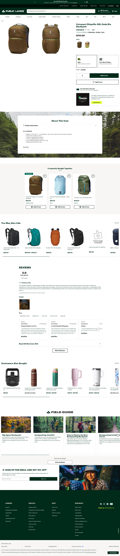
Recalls (76, 529)
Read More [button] (26, 147)
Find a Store (102, 6)
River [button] (51, 203)
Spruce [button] (76, 203)
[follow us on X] (108, 503)
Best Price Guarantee (80, 518)
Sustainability (8, 512)
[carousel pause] (87, 2)
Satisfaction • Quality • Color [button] (96, 32)
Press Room (8, 521)
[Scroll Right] (98, 329)
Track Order (111, 6)
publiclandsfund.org (91, 552)
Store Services (32, 515)
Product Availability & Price (81, 521)
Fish (87, 17)
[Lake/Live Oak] (79, 44)
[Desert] (87, 44)
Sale (113, 17)
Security (77, 535)
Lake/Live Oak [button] (29, 203)
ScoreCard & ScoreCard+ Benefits (36, 510)
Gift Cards (31, 526)
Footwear (29, 17)
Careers (7, 515)
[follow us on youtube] (111, 503)
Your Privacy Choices (76, 546)
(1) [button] (94, 29)
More (104, 17)
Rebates (54, 510)
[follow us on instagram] (104, 503)
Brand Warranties (79, 532)
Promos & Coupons (56, 512)
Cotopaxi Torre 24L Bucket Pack (83, 197)
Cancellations (78, 512)
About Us (7, 507)
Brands (8, 17)
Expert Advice (93, 6)
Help (117, 6)
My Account (31, 518)
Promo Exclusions (79, 526)
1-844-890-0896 (85, 550)
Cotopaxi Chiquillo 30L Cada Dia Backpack (34, 197)
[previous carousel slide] (35, 2)
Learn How (95, 90)
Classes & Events (84, 6)
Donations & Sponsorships (11, 510)
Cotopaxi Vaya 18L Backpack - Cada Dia (59, 197)
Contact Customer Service (35, 521)
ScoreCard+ (74, 6)
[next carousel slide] (85, 2)
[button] (83, 70)
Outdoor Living (56, 17)
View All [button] (117, 223)
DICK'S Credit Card (64, 6)
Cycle (78, 17)
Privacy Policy (28, 546)
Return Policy (78, 510)
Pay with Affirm (32, 529)
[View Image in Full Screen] (18, 38)
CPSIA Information (79, 524)
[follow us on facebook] (101, 503)
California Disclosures (114, 546)
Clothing (18, 17)
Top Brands (54, 515)
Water (68, 17)
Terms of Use (4, 546)
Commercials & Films (10, 518)
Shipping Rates (78, 515)
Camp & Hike (42, 17)
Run (95, 17)
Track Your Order (32, 524)
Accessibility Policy (52, 546)
